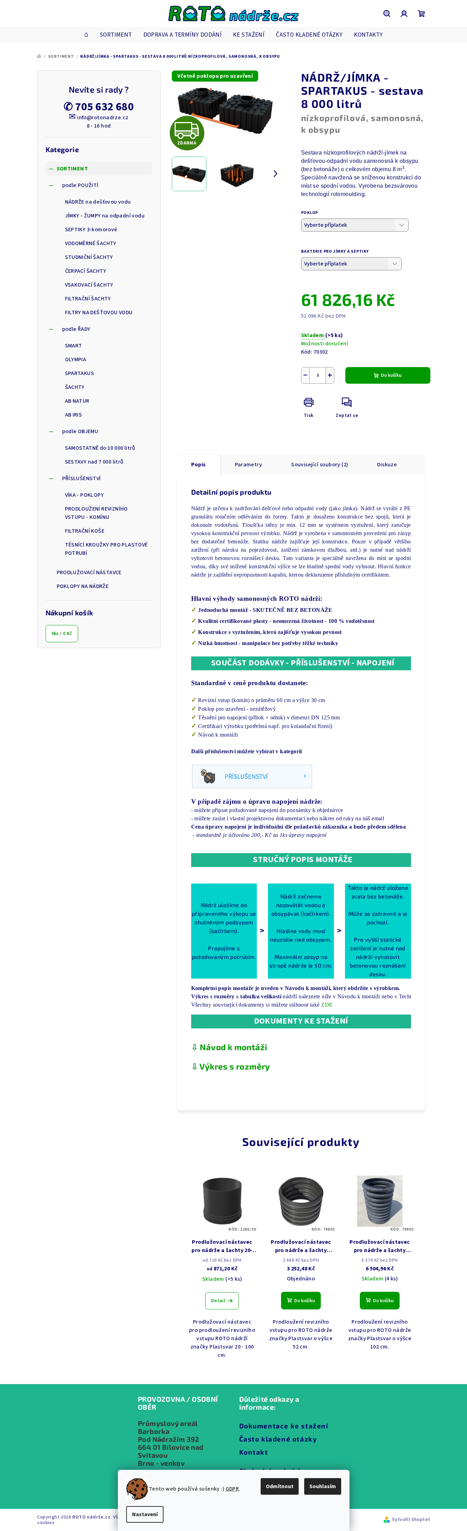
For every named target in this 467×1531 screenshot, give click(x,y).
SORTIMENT (72, 168)
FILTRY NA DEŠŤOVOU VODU (99, 312)
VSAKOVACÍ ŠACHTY (89, 285)
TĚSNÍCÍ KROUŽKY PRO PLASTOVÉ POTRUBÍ (106, 549)
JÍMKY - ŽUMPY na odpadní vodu (105, 216)
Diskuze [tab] (387, 464)
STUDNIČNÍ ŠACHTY (89, 257)
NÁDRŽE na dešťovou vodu (98, 202)
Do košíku (391, 375)
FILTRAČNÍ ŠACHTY (88, 298)
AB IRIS (73, 415)
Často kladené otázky (278, 1439)
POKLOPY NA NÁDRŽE (83, 586)
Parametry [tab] (248, 464)
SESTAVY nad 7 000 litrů (94, 462)
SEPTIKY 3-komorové (91, 229)
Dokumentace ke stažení (283, 1426)
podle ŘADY (76, 329)
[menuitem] (86, 35)
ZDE (327, 1005)
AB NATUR (77, 401)
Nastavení (145, 1514)
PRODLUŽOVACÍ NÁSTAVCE (89, 572)
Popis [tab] (198, 464)
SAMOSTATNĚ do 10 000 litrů (100, 448)
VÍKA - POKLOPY (84, 495)
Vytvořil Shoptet (411, 1519)
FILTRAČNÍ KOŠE (85, 531)
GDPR (232, 1489)
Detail (218, 1300)
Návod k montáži (233, 1047)
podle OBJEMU (80, 431)
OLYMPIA (75, 359)
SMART (73, 345)
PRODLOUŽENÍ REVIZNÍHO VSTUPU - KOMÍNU (96, 513)
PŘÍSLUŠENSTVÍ (81, 478)
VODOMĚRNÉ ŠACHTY (90, 243)
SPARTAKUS (79, 373)
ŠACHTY (75, 387)
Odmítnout (279, 1486)
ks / (62, 633)
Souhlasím (322, 1486)
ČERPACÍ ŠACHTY (85, 271)
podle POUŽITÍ (80, 185)
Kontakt (253, 1452)
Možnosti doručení (324, 343)
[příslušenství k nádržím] (252, 776)
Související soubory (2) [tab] (319, 464)
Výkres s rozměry (234, 1066)
